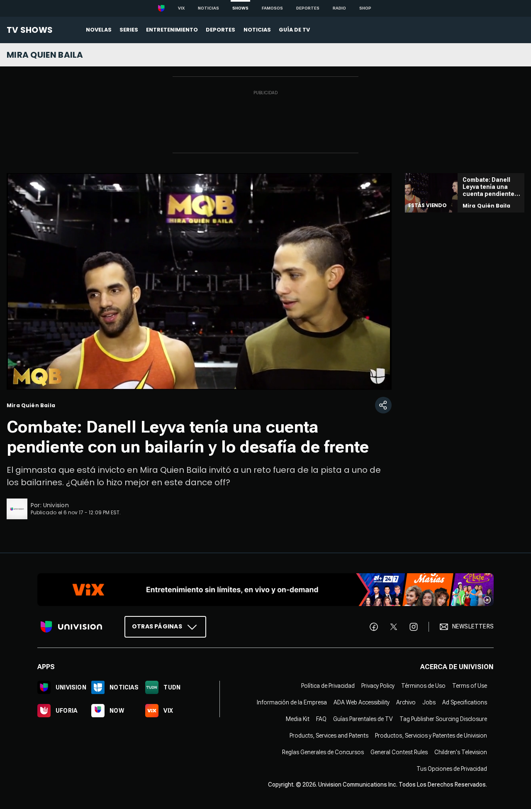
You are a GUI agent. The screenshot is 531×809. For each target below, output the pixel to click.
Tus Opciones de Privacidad (452, 768)
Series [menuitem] (128, 29)
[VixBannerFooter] (265, 589)
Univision (56, 505)
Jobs (429, 702)
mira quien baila (45, 55)
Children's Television (460, 752)
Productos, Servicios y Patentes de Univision (431, 735)
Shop (365, 8)
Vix (181, 8)
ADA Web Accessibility (362, 702)
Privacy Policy (378, 685)
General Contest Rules (399, 752)
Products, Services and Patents (329, 735)
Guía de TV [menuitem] (294, 29)
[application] (199, 281)
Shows (240, 8)
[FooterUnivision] (71, 627)
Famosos (272, 8)
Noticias (208, 8)
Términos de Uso (423, 685)
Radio (339, 8)
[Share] (383, 405)
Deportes (307, 8)
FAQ (321, 719)
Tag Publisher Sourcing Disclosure (443, 719)
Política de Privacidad (328, 685)
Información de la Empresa (292, 702)
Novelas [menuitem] (99, 29)
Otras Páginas (157, 626)
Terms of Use (469, 685)
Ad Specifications (464, 702)
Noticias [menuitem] (257, 29)
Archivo (406, 702)
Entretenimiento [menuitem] (172, 29)
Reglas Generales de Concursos (323, 752)
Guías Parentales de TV (363, 719)
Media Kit (297, 719)
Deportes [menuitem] (220, 29)
